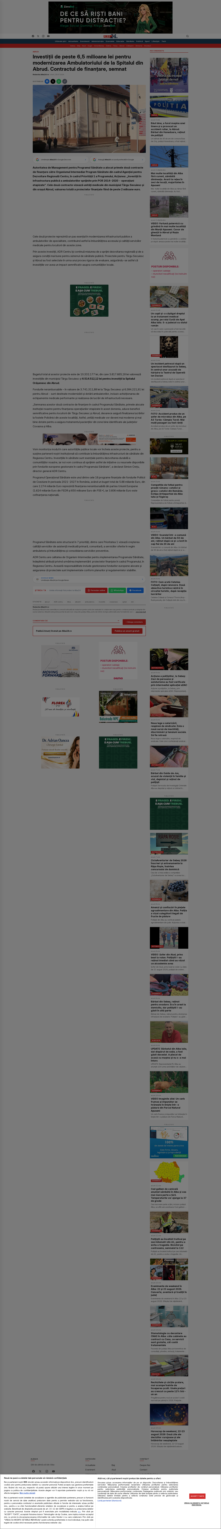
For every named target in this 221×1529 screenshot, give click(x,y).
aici (79, 1512)
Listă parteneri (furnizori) (109, 1501)
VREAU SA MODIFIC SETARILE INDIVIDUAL (196, 1504)
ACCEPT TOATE (197, 1496)
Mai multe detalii (27, 1493)
